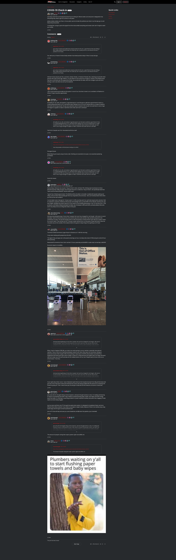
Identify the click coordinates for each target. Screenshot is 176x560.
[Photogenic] (61, 13)
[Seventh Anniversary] (71, 61)
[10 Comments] (67, 99)
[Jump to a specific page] (105, 37)
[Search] (115, 2)
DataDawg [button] (53, 99)
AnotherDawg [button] (54, 61)
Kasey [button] (52, 13)
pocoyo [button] (52, 162)
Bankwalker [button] (53, 184)
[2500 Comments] (73, 40)
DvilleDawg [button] (53, 88)
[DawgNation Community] (51, 2)
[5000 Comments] (73, 61)
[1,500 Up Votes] (72, 136)
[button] (48, 14)
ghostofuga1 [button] (54, 391)
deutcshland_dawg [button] (55, 213)
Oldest (53, 37)
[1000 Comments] (70, 136)
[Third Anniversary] (68, 136)
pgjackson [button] (55, 46)
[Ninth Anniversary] (66, 391)
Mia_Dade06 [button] (53, 136)
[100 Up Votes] (69, 99)
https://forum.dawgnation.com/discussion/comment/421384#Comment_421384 (71, 144)
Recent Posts (112, 14)
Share (49, 30)
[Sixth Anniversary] (68, 88)
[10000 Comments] (71, 333)
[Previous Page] (99, 37)
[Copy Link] (57, 14)
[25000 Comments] (64, 13)
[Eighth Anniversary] (62, 13)
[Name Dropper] (59, 13)
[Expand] (76, 347)
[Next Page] (102, 37)
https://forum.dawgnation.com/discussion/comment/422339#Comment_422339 (71, 449)
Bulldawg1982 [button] (54, 40)
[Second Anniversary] (71, 229)
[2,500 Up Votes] (73, 213)
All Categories (112, 12)
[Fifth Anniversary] (71, 40)
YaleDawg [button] (53, 113)
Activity (110, 16)
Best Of (110, 18)
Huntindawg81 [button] (54, 365)
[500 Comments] (71, 365)
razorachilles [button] (54, 229)
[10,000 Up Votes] (66, 13)
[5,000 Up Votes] (72, 88)
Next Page (76, 544)
